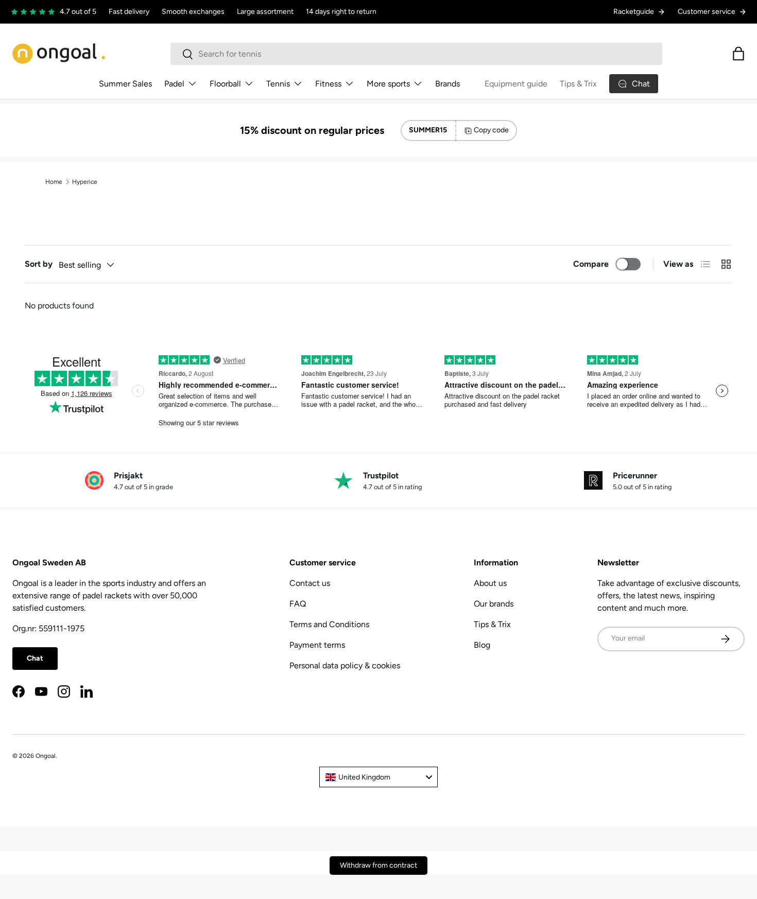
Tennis (278, 84)
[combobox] (416, 54)
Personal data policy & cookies (344, 665)
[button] (738, 53)
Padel (174, 84)
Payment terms (317, 645)
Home (53, 181)
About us (490, 583)
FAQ (297, 604)
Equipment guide (516, 84)
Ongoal (46, 755)
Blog (482, 645)
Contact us (309, 583)
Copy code (491, 130)
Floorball (225, 84)
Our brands (493, 604)
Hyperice (84, 181)
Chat (35, 658)
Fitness (328, 84)
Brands (447, 84)
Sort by (39, 264)
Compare (591, 264)
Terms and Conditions (329, 624)
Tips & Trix (578, 84)
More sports (388, 84)
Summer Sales (125, 84)
